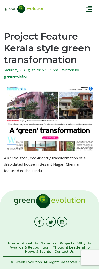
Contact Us (64, 251)
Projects (67, 243)
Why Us (84, 243)
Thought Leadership (71, 247)
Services (49, 243)
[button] (73, 9)
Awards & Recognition (30, 247)
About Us (30, 243)
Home (13, 243)
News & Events (38, 251)
